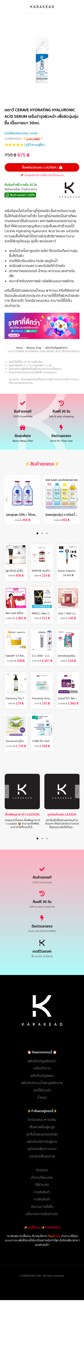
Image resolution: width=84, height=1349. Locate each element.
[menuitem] (42, 1061)
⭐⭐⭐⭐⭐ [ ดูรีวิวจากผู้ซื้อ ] (24, 144)
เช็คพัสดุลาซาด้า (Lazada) (22, 814)
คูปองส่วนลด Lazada (61, 814)
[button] (37, 533)
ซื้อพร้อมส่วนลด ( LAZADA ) (40, 167)
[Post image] (22, 791)
